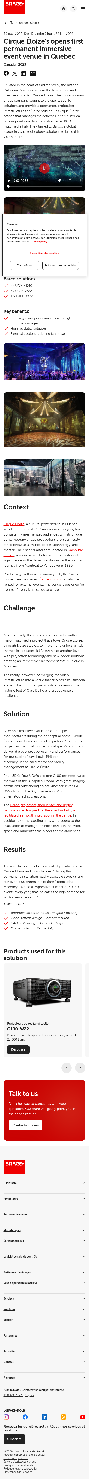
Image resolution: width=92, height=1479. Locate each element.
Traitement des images (17, 1272)
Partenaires (10, 1335)
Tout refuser (24, 265)
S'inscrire (14, 1439)
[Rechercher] (73, 8)
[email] (32, 73)
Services (9, 1298)
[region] (44, 245)
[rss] (63, 1417)
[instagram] (6, 1417)
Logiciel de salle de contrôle (20, 1256)
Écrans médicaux (14, 1240)
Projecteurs (11, 1198)
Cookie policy (39, 241)
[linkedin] (23, 73)
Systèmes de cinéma (16, 1214)
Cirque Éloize (14, 524)
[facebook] (6, 73)
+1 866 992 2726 (19, 1395)
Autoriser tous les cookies (60, 265)
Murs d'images (12, 1230)
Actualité (9, 1351)
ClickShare (10, 1183)
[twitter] (14, 73)
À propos (9, 1377)
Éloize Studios (50, 579)
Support (8, 1319)
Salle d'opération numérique (20, 1283)
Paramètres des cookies (44, 253)
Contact (9, 1362)
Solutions (9, 1309)
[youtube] (82, 1417)
